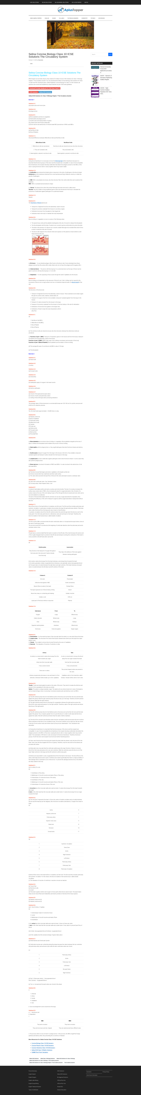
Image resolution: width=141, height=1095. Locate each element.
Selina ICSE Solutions (45, 92)
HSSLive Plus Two (61, 1083)
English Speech (32, 1074)
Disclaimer (89, 1071)
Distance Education (61, 1089)
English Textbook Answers (35, 1086)
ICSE (31, 63)
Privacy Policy (106, 1071)
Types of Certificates (33, 1089)
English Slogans (32, 1077)
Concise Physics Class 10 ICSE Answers (43, 1045)
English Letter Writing (33, 1080)
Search (110, 54)
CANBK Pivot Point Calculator (40, 1052)
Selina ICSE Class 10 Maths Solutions (42, 1050)
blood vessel (75, 282)
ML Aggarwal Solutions (62, 1077)
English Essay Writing (34, 1083)
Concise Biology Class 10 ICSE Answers (42, 1043)
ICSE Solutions (33, 92)
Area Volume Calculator (92, 1075)
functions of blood (36, 203)
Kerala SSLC (60, 1086)
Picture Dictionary (33, 1071)
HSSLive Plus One (61, 1080)
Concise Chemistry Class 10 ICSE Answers (43, 1048)
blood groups (59, 161)
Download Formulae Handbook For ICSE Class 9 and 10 (44, 88)
